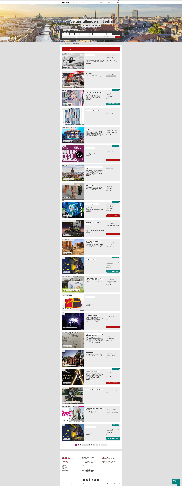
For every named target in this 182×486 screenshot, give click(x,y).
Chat (178, 484)
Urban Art (116, 262)
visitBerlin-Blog (105, 457)
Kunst (63, 202)
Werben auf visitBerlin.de (66, 470)
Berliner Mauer (109, 74)
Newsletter (67, 462)
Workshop (64, 90)
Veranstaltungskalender (91, 25)
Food (112, 93)
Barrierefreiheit (79, 483)
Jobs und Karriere (64, 467)
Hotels (92, 465)
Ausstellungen (65, 165)
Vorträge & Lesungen (67, 295)
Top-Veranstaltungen (73, 30)
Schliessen (178, 479)
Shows (63, 369)
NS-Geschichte (109, 186)
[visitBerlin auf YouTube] (90, 480)
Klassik (112, 150)
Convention (63, 468)
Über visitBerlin (64, 465)
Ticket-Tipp (112, 151)
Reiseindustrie (64, 469)
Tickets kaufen (113, 234)
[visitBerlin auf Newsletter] (98, 480)
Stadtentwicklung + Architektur (111, 58)
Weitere (119, 33)
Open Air (113, 262)
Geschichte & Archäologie (68, 72)
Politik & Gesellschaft (110, 57)
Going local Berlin (109, 260)
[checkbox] (65, 34)
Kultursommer (117, 150)
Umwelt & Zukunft (109, 223)
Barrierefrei (108, 93)
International (108, 150)
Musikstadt (108, 151)
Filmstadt (108, 242)
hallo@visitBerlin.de (66, 458)
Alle (61, 30)
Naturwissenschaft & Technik (69, 127)
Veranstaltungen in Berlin (91, 21)
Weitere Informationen (113, 103)
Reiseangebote (88, 465)
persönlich (87, 462)
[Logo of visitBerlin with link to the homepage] (66, 2)
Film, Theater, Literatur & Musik (69, 332)
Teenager (115, 130)
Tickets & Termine (113, 159)
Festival (64, 146)
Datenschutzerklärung (71, 483)
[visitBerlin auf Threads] (87, 480)
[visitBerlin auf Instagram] (92, 480)
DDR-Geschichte (114, 74)
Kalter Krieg (108, 410)
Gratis (114, 93)
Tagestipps (66, 30)
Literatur (112, 242)
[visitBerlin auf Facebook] (84, 480)
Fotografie (64, 53)
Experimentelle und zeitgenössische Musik (113, 148)
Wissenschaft (115, 223)
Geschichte (108, 390)
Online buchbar (110, 36)
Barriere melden (86, 483)
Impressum (64, 483)
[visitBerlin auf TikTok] (95, 480)
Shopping (108, 94)
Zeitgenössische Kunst (110, 152)
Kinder (117, 93)
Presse (63, 466)
